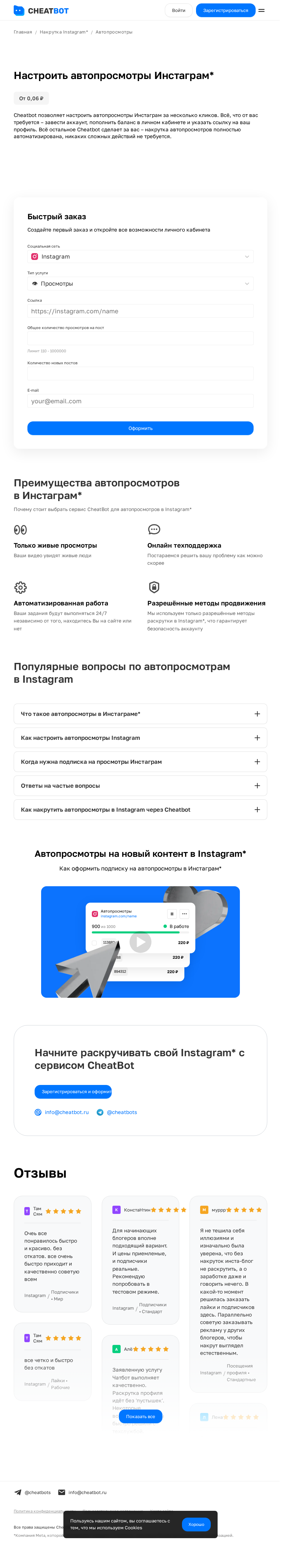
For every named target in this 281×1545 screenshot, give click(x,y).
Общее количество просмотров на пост (65, 327)
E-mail (33, 390)
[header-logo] (48, 10)
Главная (23, 32)
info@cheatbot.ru (67, 1119)
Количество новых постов (52, 363)
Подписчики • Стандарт (151, 1323)
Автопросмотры (114, 32)
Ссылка (34, 300)
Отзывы (40, 1180)
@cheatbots (122, 1119)
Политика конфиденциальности (45, 1518)
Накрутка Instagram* (64, 32)
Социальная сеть (43, 246)
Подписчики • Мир (64, 1303)
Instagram (35, 1303)
